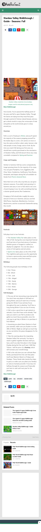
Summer (29, 155)
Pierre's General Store (19, 177)
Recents (13, 442)
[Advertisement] (20, 54)
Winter (23, 136)
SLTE (6, 25)
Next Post (35, 437)
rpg (14, 378)
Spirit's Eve (11, 252)
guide (11, 25)
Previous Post (7, 437)
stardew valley (28, 378)
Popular (6, 442)
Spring (22, 155)
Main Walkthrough (10, 107)
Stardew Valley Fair (17, 238)
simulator (19, 378)
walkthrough (7, 381)
